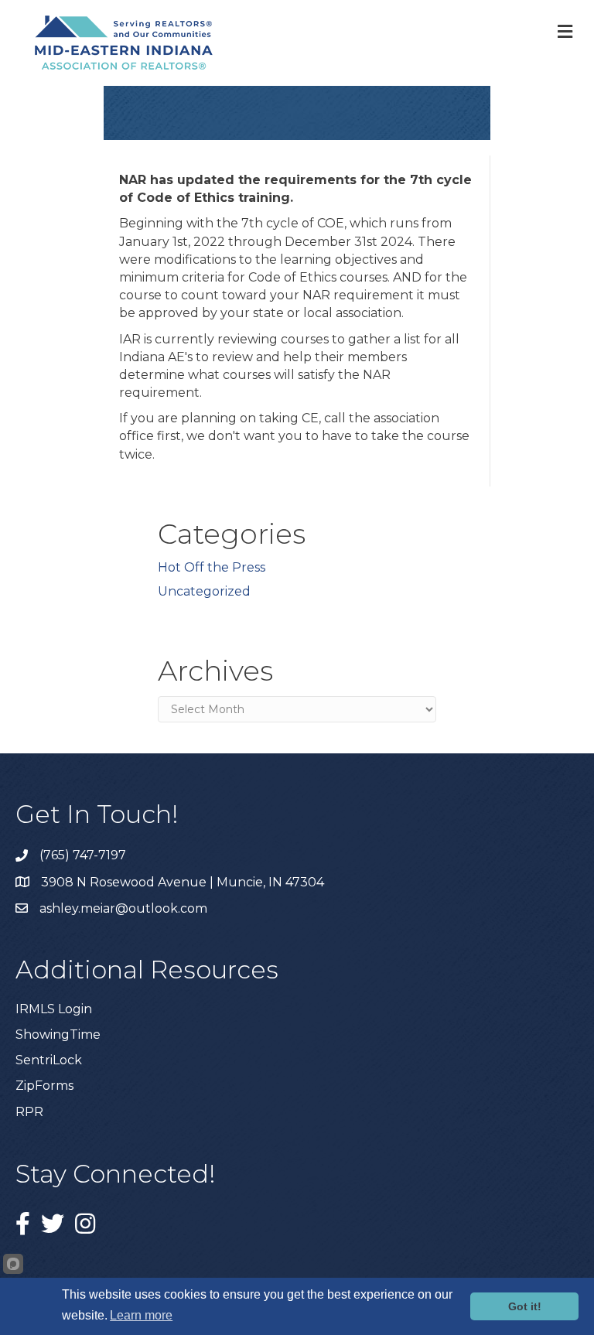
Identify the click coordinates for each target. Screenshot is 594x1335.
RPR (29, 1112)
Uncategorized (204, 591)
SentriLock (48, 1060)
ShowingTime (58, 1034)
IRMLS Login (53, 1009)
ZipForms (44, 1085)
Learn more (141, 1315)
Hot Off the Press (211, 567)
